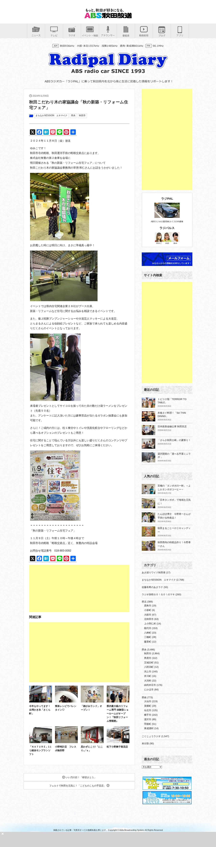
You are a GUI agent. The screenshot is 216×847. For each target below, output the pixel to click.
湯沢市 (147, 719)
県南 (144, 697)
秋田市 (82, 115)
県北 (144, 601)
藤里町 (147, 641)
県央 (73, 115)
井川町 (147, 676)
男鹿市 (147, 658)
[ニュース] (36, 35)
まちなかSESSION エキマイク (51, 115)
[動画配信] (144, 35)
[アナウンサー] (108, 35)
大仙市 (147, 701)
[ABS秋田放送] (108, 16)
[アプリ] (180, 35)
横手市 (147, 714)
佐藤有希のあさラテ (152, 587)
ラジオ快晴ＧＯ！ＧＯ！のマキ (158, 594)
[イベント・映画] (90, 35)
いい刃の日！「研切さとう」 (80, 777)
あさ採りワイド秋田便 (153, 572)
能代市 (147, 628)
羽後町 (147, 724)
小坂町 (147, 610)
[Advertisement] (79, 588)
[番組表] (126, 35)
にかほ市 (149, 689)
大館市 (147, 614)
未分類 (145, 743)
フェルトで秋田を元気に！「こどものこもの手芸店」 (78, 785)
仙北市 (147, 710)
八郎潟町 (149, 667)
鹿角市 (147, 605)
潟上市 (147, 671)
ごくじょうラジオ (151, 736)
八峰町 (147, 632)
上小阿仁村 (150, 623)
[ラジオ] (72, 35)
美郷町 (147, 706)
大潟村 (147, 680)
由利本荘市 (150, 685)
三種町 (147, 637)
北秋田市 (149, 619)
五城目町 (149, 662)
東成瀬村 (149, 728)
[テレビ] (54, 35)
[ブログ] (162, 35)
